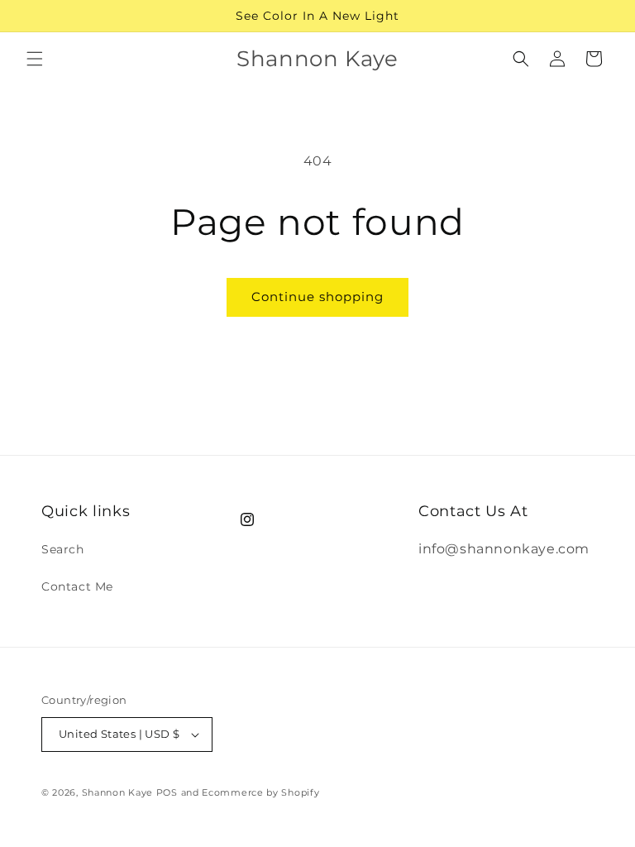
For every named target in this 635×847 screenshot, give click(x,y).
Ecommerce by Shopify (260, 792)
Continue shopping (317, 296)
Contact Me (77, 586)
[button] (35, 59)
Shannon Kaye (117, 792)
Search (62, 549)
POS (167, 792)
